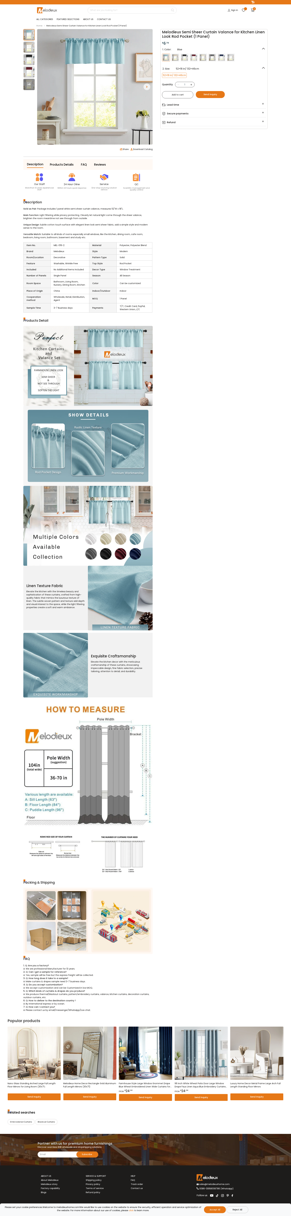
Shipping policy (94, 1180)
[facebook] (232, 1195)
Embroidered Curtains (21, 1121)
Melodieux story (49, 1184)
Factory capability (50, 1188)
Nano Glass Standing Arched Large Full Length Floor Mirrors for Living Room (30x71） (32, 1085)
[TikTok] (217, 1195)
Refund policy (93, 1192)
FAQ (133, 1180)
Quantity (167, 84)
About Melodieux (50, 1180)
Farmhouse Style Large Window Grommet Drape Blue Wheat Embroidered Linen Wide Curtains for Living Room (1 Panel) (144, 1085)
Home (39, 25)
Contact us (137, 1188)
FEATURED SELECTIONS (68, 19)
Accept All (215, 1209)
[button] (147, 87)
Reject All (237, 1209)
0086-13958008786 (210, 1188)
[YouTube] (211, 1195)
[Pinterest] (228, 1195)
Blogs (43, 1192)
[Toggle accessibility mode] (253, 2)
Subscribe (87, 1154)
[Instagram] (222, 1195)
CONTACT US (104, 19)
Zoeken (172, 10)
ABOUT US (88, 19)
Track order (137, 1184)
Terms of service (95, 1188)
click (131, 1210)
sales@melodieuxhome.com (214, 1184)
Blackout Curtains (46, 1121)
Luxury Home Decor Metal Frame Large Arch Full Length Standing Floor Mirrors (255, 1085)
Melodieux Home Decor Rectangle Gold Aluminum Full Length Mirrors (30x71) (89, 1085)
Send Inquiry (210, 94)
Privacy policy (93, 1184)
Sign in (234, 10)
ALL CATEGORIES (44, 19)
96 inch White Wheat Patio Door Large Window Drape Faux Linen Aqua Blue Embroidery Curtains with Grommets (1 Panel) (200, 1085)
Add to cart (178, 94)
